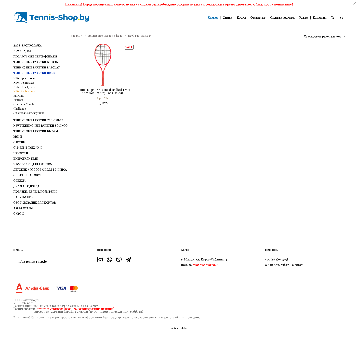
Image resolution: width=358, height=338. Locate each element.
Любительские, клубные (28, 113)
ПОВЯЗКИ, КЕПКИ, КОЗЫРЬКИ (35, 191)
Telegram (297, 265)
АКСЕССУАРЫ (23, 208)
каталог (76, 35)
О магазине (258, 17)
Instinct (18, 99)
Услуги (303, 17)
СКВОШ (18, 213)
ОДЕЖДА (19, 180)
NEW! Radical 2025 (24, 91)
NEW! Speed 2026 (24, 78)
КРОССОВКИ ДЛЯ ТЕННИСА (33, 164)
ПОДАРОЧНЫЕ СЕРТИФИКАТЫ (35, 56)
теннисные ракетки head (105, 35)
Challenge (19, 108)
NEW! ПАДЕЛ (22, 51)
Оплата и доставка (282, 17)
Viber (285, 265)
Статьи (227, 17)
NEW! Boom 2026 (23, 82)
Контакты (319, 17)
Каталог (213, 17)
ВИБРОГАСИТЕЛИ (25, 158)
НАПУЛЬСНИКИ (24, 197)
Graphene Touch (23, 104)
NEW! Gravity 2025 (24, 87)
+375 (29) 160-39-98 (276, 259)
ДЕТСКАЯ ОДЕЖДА (26, 186)
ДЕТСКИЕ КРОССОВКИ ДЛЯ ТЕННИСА (40, 169)
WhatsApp (272, 265)
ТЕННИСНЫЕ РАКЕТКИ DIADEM (35, 131)
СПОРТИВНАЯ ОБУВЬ (28, 175)
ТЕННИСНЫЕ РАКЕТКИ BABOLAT (36, 67)
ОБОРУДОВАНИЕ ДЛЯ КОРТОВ (34, 202)
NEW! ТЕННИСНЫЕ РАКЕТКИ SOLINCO (40, 125)
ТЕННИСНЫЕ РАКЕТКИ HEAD (34, 73)
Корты (241, 17)
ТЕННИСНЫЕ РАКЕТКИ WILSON (35, 62)
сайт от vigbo (179, 328)
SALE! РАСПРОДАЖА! (27, 45)
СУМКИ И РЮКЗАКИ (27, 147)
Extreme (18, 95)
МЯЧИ (17, 136)
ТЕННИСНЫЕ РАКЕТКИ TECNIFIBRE (38, 120)
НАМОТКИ (20, 153)
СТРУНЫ (19, 142)
